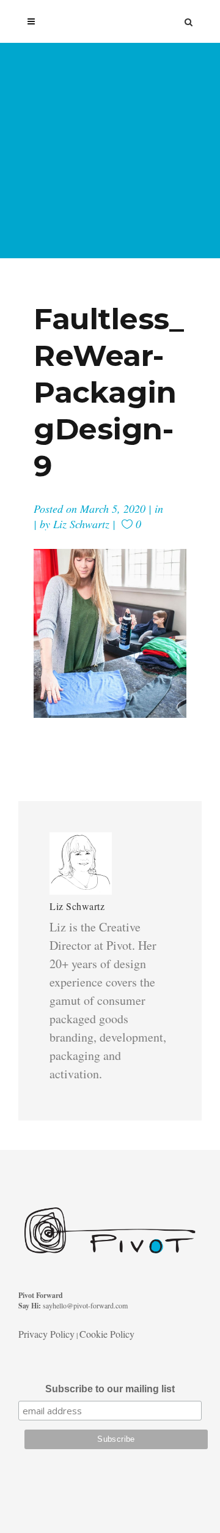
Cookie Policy (106, 1333)
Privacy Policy (46, 1333)
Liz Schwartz (81, 524)
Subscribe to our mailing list (110, 1389)
